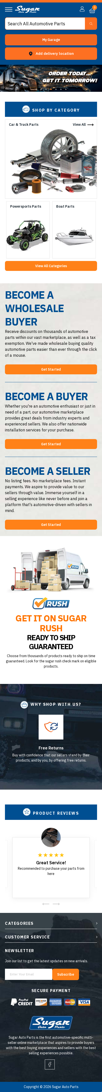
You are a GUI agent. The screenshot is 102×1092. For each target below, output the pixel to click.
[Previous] (46, 903)
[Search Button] (91, 23)
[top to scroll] (87, 1067)
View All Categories (51, 266)
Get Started (51, 369)
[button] (51, 39)
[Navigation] (8, 9)
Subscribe (65, 974)
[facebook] (50, 1064)
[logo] (27, 11)
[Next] (56, 903)
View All (79, 124)
